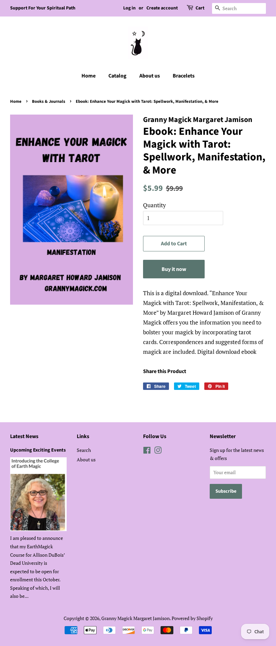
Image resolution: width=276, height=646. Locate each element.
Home (88, 76)
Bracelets (184, 76)
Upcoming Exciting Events (38, 450)
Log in (129, 8)
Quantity (154, 205)
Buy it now (174, 269)
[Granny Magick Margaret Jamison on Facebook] (147, 451)
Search (84, 450)
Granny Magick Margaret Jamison (135, 618)
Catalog (117, 76)
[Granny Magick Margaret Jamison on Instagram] (158, 451)
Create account (162, 8)
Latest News (24, 436)
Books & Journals (48, 101)
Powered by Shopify (192, 618)
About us (149, 76)
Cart (200, 8)
